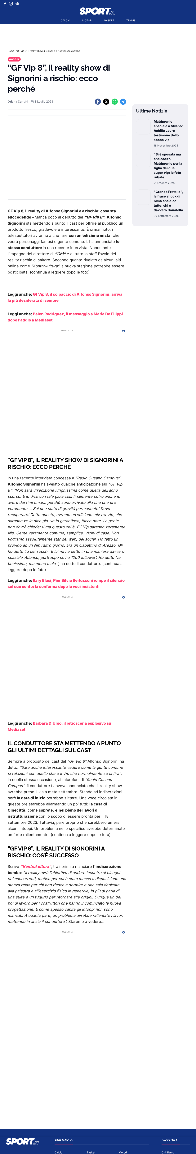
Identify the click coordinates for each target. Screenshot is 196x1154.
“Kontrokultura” (35, 866)
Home (11, 50)
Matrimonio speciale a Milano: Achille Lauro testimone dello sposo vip (168, 131)
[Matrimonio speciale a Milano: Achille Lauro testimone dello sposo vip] (143, 133)
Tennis (130, 20)
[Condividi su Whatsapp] (115, 102)
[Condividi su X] (106, 102)
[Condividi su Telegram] (123, 102)
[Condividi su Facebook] (98, 102)
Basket (109, 20)
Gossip (14, 59)
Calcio (65, 20)
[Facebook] (6, 4)
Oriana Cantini (18, 101)
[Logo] (98, 11)
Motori (87, 20)
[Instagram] (11, 4)
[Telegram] (17, 4)
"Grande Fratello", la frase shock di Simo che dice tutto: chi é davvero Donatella (168, 201)
